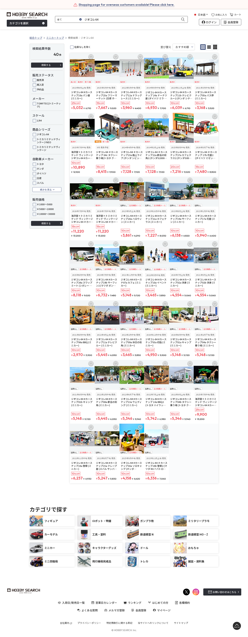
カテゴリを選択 (18, 23)
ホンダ (40, 168)
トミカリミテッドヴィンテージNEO (48, 141)
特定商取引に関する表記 (119, 622)
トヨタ (40, 163)
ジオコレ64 (43, 134)
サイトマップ (181, 622)
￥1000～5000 (44, 204)
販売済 (40, 79)
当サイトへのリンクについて (153, 622)
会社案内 (64, 622)
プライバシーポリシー (89, 622)
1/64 (39, 120)
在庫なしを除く (82, 46)
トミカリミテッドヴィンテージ (48, 148)
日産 (39, 178)
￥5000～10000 (45, 208)
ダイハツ (41, 173)
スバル (40, 182)
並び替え (165, 47)
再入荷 (40, 84)
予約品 (40, 89)
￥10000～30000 (46, 213)
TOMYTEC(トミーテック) (49, 105)
